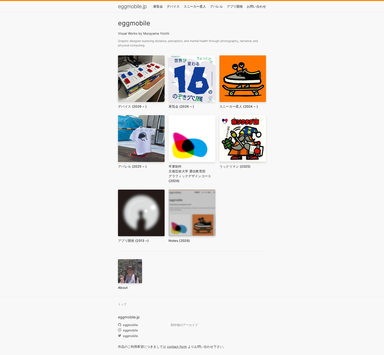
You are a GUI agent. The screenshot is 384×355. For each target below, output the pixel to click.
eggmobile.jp (132, 6)
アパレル (216, 6)
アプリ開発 (235, 6)
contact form (177, 347)
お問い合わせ (256, 6)
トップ (122, 304)
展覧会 (158, 6)
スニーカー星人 (195, 6)
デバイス (173, 6)
